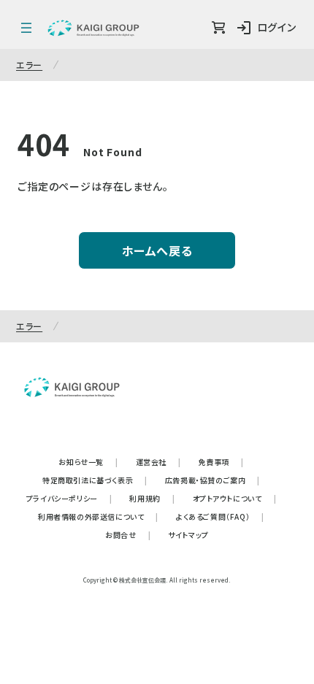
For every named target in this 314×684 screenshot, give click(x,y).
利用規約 (152, 498)
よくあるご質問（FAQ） (220, 516)
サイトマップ (188, 534)
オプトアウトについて (235, 498)
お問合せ (127, 534)
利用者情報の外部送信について (98, 516)
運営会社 (158, 461)
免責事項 (221, 461)
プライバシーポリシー (69, 498)
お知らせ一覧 (88, 461)
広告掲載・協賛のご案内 (212, 479)
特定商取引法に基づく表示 (95, 479)
